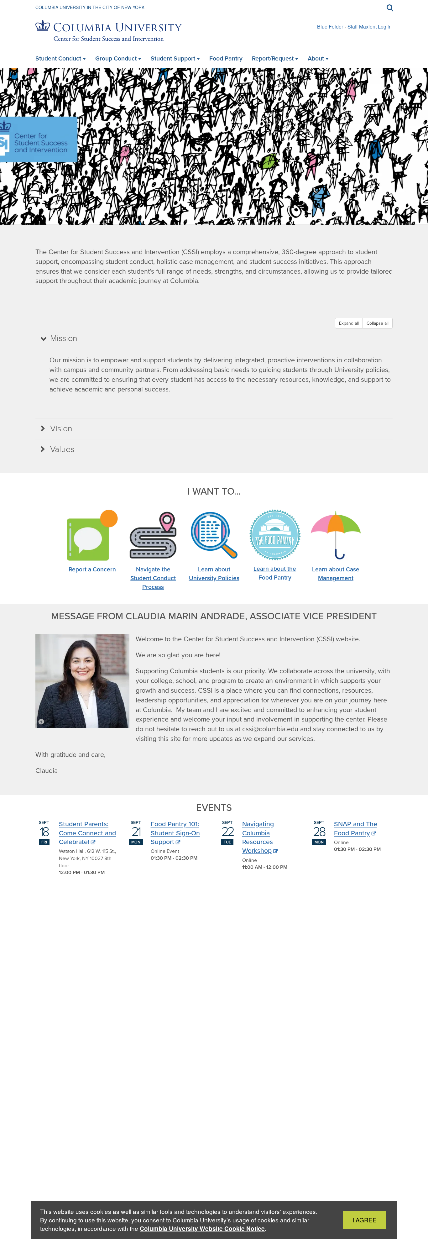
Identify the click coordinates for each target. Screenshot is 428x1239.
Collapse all (378, 323)
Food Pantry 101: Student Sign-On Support (175, 832)
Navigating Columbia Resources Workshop (258, 837)
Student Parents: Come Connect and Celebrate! (87, 832)
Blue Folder (330, 26)
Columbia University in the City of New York (89, 7)
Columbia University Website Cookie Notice (202, 1228)
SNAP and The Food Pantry (355, 828)
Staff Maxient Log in (369, 26)
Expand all (349, 323)
